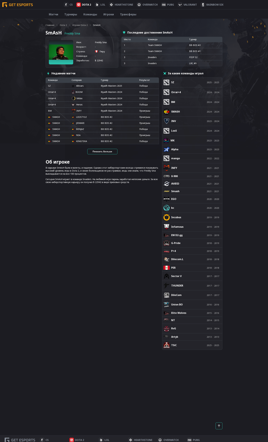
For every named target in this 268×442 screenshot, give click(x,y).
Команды (90, 14)
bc (172, 208)
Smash (175, 191)
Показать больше (102, 151)
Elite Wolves (178, 313)
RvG (173, 328)
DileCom (176, 295)
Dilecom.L (177, 259)
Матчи (53, 14)
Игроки (108, 14)
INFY (78, 110)
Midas (79, 98)
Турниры (70, 14)
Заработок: (82, 60)
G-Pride (176, 243)
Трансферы (128, 14)
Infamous (177, 226)
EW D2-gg (177, 235)
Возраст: (81, 46)
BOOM (79, 91)
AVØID (175, 183)
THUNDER (177, 285)
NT (173, 320)
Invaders (152, 57)
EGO (173, 199)
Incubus (176, 217)
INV (173, 121)
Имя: (79, 42)
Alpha (174, 149)
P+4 (173, 251)
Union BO (177, 304)
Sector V (176, 276)
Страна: (80, 51)
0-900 (174, 176)
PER (173, 267)
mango (175, 158)
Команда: (81, 55)
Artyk (174, 336)
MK (172, 140)
